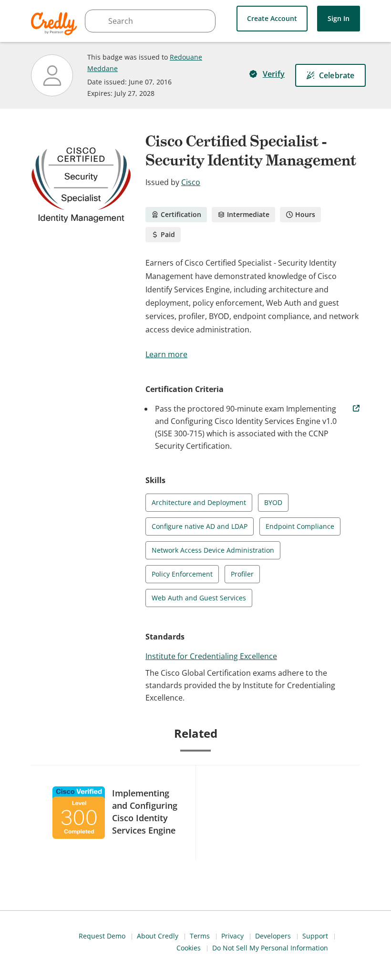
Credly (55, 23)
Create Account (272, 18)
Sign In (339, 18)
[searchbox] (150, 21)
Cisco (190, 182)
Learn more (166, 354)
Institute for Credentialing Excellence (211, 656)
